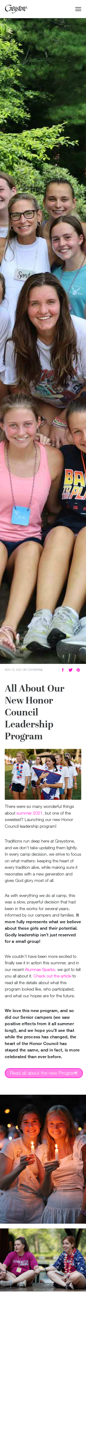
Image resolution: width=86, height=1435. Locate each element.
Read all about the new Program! (44, 1073)
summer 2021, (30, 813)
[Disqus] (43, 1356)
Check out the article (52, 975)
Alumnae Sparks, (40, 969)
